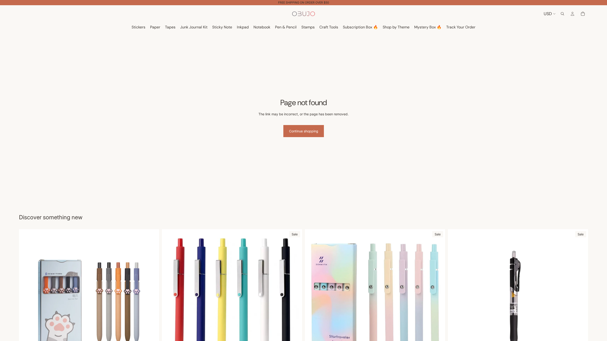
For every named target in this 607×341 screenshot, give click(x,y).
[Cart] (583, 14)
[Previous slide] (169, 299)
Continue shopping (303, 131)
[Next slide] (295, 299)
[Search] (562, 14)
